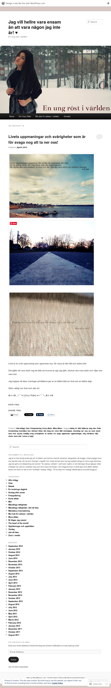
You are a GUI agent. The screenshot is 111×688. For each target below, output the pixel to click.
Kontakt (67, 116)
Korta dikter (47, 428)
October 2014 (14, 552)
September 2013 (15, 570)
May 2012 (12, 613)
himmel (35, 431)
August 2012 (13, 604)
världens (90, 433)
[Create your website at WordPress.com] (55, 3)
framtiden (23, 431)
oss (86, 431)
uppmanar (66, 433)
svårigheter (39, 433)
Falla (99, 428)
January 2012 (14, 625)
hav (29, 431)
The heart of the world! (18, 523)
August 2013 (13, 573)
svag (32, 433)
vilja (96, 433)
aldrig (72, 428)
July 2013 (12, 576)
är (76, 428)
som (93, 431)
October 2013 (14, 567)
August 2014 (13, 555)
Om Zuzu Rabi (25, 116)
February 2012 (14, 622)
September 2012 (15, 601)
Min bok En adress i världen (21, 513)
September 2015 (15, 546)
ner (82, 431)
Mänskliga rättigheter (17, 504)
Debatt (11, 486)
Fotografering (35, 428)
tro (55, 433)
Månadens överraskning (19, 510)
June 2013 (12, 579)
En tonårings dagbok (17, 489)
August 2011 (13, 635)
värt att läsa (13, 532)
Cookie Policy (57, 683)
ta (46, 433)
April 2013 (12, 582)
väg (84, 433)
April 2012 (12, 616)
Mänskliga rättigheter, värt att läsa (23, 507)
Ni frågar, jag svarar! (17, 520)
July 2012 (12, 607)
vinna (10, 436)
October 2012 (14, 598)
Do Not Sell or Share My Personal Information (66, 678)
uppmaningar (76, 433)
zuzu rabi (17, 436)
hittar (40, 431)
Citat (27, 428)
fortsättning (13, 431)
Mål (61, 431)
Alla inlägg (20, 428)
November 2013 (15, 564)
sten (10, 433)
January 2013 (14, 589)
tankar (50, 433)
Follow (13, 659)
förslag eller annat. (16, 492)
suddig (26, 433)
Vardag (11, 529)
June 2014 (12, 558)
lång (49, 431)
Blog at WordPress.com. (37, 678)
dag (90, 428)
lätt (45, 431)
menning (76, 431)
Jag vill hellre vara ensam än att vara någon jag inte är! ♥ (34, 27)
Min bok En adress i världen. (47, 116)
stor (14, 433)
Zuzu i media (14, 535)
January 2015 (14, 549)
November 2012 (15, 595)
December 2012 (15, 592)
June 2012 (12, 610)
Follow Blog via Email (19, 642)
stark (98, 431)
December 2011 (15, 628)
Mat (10, 501)
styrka (19, 433)
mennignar (67, 431)
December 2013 (15, 561)
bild (79, 428)
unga (59, 433)
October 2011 (14, 631)
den (94, 428)
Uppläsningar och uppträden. (21, 526)
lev (52, 431)
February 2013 (14, 585)
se (90, 431)
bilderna (85, 428)
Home (11, 116)
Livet (57, 431)
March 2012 (13, 619)
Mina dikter (57, 428)
